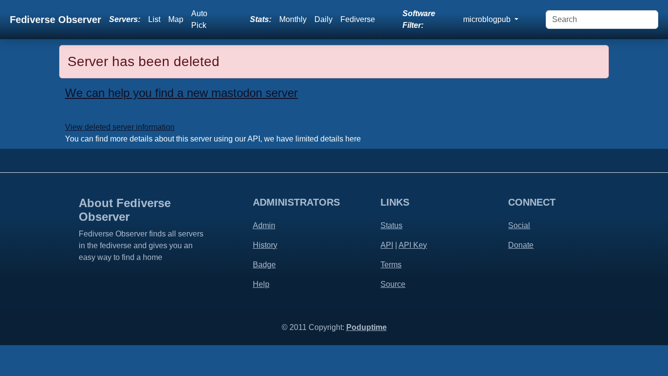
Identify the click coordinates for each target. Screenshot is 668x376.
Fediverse (357, 19)
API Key (413, 245)
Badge (264, 264)
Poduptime (366, 327)
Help (261, 284)
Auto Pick (199, 19)
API (386, 245)
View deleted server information (120, 127)
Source (392, 284)
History (265, 245)
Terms (390, 264)
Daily (323, 19)
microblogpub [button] (487, 19)
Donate (521, 245)
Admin (264, 225)
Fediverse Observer (55, 19)
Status (391, 225)
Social (519, 225)
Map (175, 19)
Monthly (293, 19)
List (154, 19)
